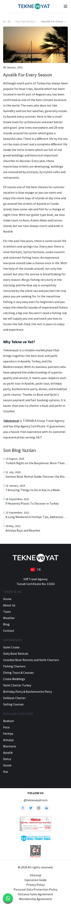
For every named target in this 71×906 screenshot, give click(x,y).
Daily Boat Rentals (15, 653)
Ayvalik (8, 753)
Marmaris (9, 746)
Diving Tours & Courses (18, 672)
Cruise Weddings (14, 679)
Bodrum (8, 721)
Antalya (8, 740)
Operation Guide (35, 880)
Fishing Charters (14, 666)
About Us (9, 605)
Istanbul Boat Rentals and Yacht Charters (31, 660)
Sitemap (35, 875)
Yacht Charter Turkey (17, 685)
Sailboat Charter (14, 698)
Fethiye (8, 733)
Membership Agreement (35, 899)
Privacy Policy (35, 885)
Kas (5, 772)
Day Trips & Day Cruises (29, 21)
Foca (6, 727)
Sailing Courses (13, 704)
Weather (9, 618)
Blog (10, 21)
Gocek (7, 765)
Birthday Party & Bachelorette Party (27, 692)
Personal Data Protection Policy (35, 889)
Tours (7, 612)
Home (7, 599)
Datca (7, 759)
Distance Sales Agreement (35, 894)
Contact (8, 631)
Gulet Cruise (11, 647)
